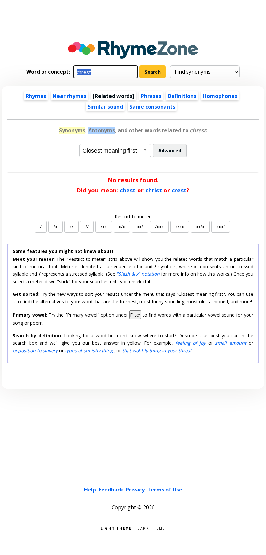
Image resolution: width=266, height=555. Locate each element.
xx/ (140, 227)
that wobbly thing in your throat (157, 350)
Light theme (116, 528)
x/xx (179, 227)
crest (179, 190)
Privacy (135, 489)
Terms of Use (164, 489)
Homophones (220, 95)
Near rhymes (69, 95)
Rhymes (36, 95)
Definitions (182, 95)
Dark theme (151, 528)
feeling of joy (190, 343)
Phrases (151, 95)
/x (55, 227)
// (87, 227)
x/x (122, 227)
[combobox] (115, 150)
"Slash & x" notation (138, 274)
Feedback (111, 489)
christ (153, 190)
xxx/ (220, 227)
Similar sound (105, 106)
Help (90, 489)
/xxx (159, 227)
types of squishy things (90, 350)
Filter (135, 315)
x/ (71, 227)
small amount (230, 343)
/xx (104, 227)
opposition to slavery (35, 350)
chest (128, 190)
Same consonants (152, 106)
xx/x (200, 227)
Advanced (169, 150)
